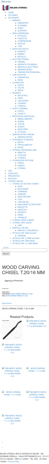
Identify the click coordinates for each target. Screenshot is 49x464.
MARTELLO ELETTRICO (28, 67)
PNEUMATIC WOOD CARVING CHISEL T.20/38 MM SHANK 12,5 (12, 341)
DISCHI (21, 85)
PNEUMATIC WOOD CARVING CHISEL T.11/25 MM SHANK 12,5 (12, 365)
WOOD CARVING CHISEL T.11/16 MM (36, 385)
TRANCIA (22, 106)
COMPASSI (22, 191)
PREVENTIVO (14, 176)
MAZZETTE (22, 207)
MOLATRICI (23, 95)
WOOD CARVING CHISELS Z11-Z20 (21, 294)
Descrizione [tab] (7, 303)
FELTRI (21, 87)
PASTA (20, 90)
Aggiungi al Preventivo (14, 280)
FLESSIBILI (22, 25)
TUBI (20, 46)
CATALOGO (13, 173)
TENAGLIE (22, 217)
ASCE (20, 186)
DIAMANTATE (23, 77)
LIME (20, 225)
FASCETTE (22, 38)
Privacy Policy (13, 461)
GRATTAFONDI (24, 196)
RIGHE (20, 147)
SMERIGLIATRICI (25, 69)
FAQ (10, 170)
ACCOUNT (12, 178)
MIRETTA (22, 152)
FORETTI (22, 113)
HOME (11, 12)
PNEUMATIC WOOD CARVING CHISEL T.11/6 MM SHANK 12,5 (37, 341)
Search (5, 247)
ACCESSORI (13, 17)
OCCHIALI (22, 131)
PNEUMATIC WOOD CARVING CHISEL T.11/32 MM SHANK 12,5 (12, 389)
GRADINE (22, 194)
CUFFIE (21, 124)
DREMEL (21, 61)
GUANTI (21, 126)
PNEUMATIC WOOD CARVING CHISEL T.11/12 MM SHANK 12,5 (12, 436)
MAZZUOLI (22, 209)
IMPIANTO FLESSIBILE (27, 64)
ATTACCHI (22, 36)
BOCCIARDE (23, 189)
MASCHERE (23, 129)
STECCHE (22, 155)
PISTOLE (21, 43)
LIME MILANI (23, 202)
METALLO (22, 56)
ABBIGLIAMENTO (25, 119)
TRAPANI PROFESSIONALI (29, 72)
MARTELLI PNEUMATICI (28, 230)
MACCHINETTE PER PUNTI (29, 204)
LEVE (20, 199)
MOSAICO (22, 212)
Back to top (6, 1)
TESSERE (22, 103)
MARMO (21, 54)
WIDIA (20, 80)
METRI (20, 142)
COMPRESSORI (24, 41)
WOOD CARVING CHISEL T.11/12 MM (12, 409)
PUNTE (21, 111)
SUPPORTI (22, 30)
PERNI (20, 215)
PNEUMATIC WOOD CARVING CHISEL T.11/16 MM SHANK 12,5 (37, 413)
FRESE (21, 163)
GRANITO (22, 51)
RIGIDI (20, 28)
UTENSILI (22, 157)
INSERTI (21, 165)
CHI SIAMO (13, 15)
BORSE (21, 121)
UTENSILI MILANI (15, 181)
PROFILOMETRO (25, 144)
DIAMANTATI (23, 23)
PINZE (20, 98)
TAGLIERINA (23, 100)
